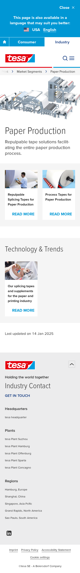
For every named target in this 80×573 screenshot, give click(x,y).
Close (64, 7)
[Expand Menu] (72, 58)
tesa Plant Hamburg (17, 446)
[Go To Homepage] (4, 41)
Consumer (27, 42)
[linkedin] (9, 534)
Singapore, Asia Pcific (18, 503)
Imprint (13, 549)
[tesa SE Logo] (20, 58)
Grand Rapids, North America (23, 510)
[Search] (65, 58)
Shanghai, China (15, 496)
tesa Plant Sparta (15, 460)
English (49, 30)
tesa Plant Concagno (18, 467)
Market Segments (29, 71)
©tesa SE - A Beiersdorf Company (40, 566)
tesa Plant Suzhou (16, 439)
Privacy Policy (29, 549)
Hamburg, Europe (16, 489)
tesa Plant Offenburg (18, 453)
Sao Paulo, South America (21, 517)
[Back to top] (72, 364)
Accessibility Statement (56, 549)
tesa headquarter (16, 417)
